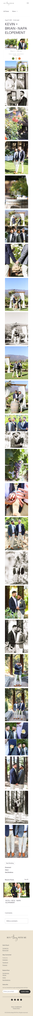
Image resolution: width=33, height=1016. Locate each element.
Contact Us (5, 948)
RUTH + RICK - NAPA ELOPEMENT (13, 902)
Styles (4, 977)
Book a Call (5, 950)
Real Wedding (10, 863)
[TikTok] (12, 1000)
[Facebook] (15, 1000)
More (14, 11)
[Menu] (27, 3)
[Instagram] (18, 1000)
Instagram (5, 960)
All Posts (6, 11)
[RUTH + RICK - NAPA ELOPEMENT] (16, 890)
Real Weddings (9, 872)
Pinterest (5, 965)
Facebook (5, 962)
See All (26, 879)
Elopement (8, 867)
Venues (4, 975)
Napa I (7, 870)
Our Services (6, 973)
